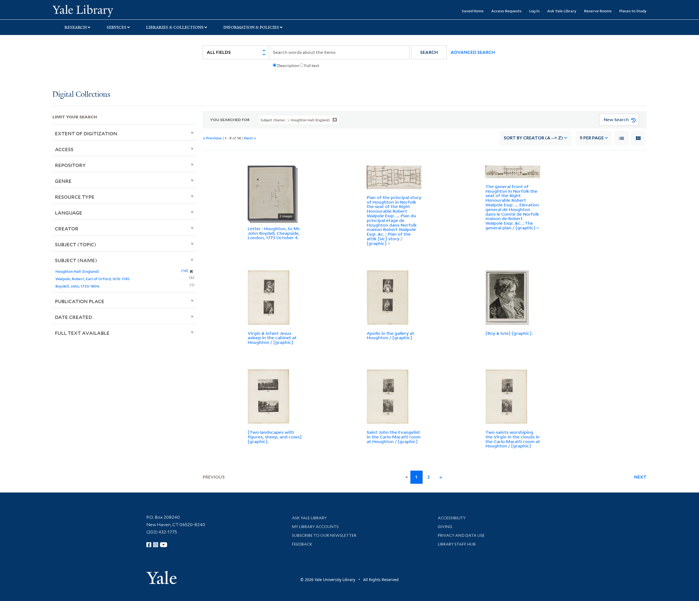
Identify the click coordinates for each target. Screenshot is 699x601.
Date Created (73, 317)
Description (288, 65)
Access (64, 149)
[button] (429, 52)
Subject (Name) (76, 260)
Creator (66, 228)
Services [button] (116, 27)
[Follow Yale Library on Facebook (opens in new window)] (148, 544)
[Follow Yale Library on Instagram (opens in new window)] (155, 544)
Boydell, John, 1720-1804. (77, 286)
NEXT (640, 477)
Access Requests (506, 10)
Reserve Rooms (598, 10)
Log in (534, 10)
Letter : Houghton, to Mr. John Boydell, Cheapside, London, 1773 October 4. (274, 233)
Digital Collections (81, 94)
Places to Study (633, 10)
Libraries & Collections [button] (175, 27)
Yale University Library (96, 10)
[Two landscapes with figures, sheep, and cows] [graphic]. (275, 436)
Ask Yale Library (561, 10)
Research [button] (75, 27)
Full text (311, 65)
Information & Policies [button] (251, 27)
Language (68, 212)
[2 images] (271, 192)
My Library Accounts (315, 526)
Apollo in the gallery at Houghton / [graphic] (390, 335)
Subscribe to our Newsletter (324, 535)
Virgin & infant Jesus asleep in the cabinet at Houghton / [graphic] (272, 337)
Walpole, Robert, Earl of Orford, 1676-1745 (92, 278)
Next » (250, 137)
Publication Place (79, 301)
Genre (63, 181)
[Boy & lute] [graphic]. (509, 333)
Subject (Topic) (75, 244)
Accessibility (452, 518)
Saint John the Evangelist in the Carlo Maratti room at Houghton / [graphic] (394, 436)
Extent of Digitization (86, 133)
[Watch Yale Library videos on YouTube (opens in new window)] (163, 544)
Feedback (302, 544)
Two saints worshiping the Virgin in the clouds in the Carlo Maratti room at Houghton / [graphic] (512, 438)
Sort (533, 137)
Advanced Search (473, 52)
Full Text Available (82, 333)
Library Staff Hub (457, 544)
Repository (70, 165)
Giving (445, 526)
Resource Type (74, 197)
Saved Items (473, 10)
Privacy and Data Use (461, 535)
